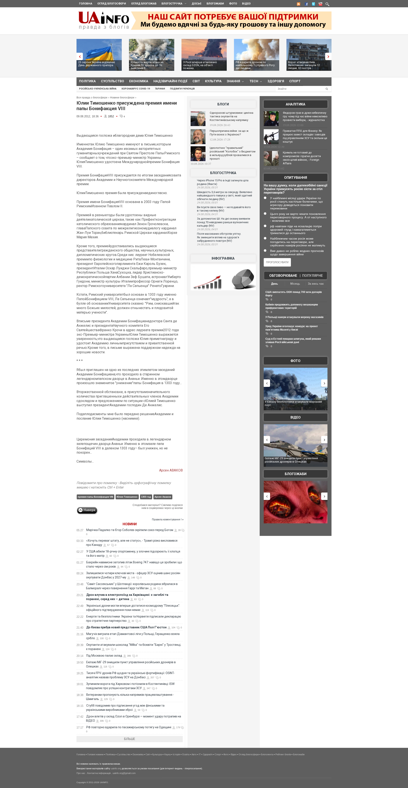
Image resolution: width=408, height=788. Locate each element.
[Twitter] (312, 4)
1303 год (146, 497)
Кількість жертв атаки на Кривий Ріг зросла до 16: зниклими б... (147, 65)
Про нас (80, 773)
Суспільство (112, 81)
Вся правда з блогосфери (91, 97)
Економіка (138, 81)
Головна (85, 3)
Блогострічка (170, 4)
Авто (194, 754)
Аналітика (295, 104)
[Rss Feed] (298, 4)
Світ (196, 81)
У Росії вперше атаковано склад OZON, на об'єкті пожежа (200, 65)
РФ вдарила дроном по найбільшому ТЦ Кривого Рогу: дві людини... (255, 65)
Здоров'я (276, 81)
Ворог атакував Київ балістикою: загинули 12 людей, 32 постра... (304, 65)
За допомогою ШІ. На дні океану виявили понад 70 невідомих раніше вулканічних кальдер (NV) (223, 222)
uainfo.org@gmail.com (124, 773)
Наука (167, 754)
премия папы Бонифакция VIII (95, 497)
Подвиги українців (182, 88)
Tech (252, 82)
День (274, 283)
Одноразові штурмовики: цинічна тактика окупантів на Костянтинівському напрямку (231, 116)
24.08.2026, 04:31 (207, 214)
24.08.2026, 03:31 (207, 244)
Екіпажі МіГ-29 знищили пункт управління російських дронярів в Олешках (291, 460)
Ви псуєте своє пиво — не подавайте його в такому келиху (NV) (224, 209)
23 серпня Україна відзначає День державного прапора (96, 64)
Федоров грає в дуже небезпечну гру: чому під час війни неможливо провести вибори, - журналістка (305, 116)
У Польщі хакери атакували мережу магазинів (294, 317)
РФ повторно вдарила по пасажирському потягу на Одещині (128, 727)
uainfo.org (116, 768)
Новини (130, 524)
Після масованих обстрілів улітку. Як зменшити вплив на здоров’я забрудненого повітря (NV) (219, 237)
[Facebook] (305, 4)
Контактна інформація (99, 773)
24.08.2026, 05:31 (207, 187)
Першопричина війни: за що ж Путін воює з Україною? (229, 132)
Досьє (196, 3)
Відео (246, 3)
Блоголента (267, 754)
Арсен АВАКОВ (171, 470)
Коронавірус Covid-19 (136, 88)
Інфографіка (223, 258)
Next (329, 56)
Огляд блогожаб (143, 3)
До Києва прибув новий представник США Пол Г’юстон (126, 627)
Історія (176, 754)
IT (200, 754)
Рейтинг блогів (283, 754)
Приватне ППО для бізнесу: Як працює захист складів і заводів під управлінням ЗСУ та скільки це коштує (305, 136)
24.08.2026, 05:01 (207, 202)
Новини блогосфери (122, 97)
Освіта (185, 754)
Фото (233, 3)
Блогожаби (215, 3)
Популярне (312, 276)
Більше (129, 739)
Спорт (294, 81)
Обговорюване (283, 276)
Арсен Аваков (162, 497)
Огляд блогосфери (111, 3)
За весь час (316, 283)
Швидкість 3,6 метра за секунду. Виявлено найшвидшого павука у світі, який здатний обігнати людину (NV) (224, 195)
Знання (232, 82)
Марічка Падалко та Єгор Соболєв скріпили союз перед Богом (129, 530)
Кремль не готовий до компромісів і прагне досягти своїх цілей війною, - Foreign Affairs (302, 158)
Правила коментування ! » (168, 519)
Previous (78, 56)
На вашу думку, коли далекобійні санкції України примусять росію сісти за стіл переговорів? (295, 188)
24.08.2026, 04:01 (207, 229)
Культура (213, 81)
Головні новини (95, 754)
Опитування (295, 178)
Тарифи (160, 88)
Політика (87, 81)
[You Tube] (319, 4)
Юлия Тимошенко (127, 497)
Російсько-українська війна (97, 88)
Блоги (223, 104)
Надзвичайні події (170, 81)
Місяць (295, 283)
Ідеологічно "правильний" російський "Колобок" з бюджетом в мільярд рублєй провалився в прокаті (232, 153)
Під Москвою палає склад (104, 655)
